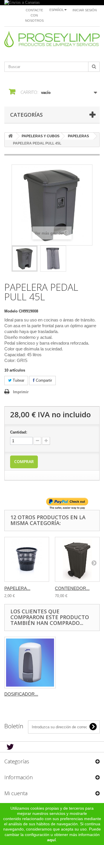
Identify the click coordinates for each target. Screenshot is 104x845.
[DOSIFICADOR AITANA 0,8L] (30, 662)
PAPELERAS (78, 136)
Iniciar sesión (85, 10)
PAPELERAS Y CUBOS (41, 136)
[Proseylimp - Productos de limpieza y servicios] (52, 39)
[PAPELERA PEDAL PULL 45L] (24, 258)
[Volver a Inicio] (10, 136)
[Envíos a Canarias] (52, 2)
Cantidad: (18, 432)
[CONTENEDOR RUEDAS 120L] (77, 559)
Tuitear (18, 380)
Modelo (11, 311)
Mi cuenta (15, 793)
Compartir (43, 380)
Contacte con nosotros (34, 15)
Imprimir (21, 392)
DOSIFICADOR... (21, 694)
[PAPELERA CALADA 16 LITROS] (26, 559)
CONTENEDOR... (72, 588)
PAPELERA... (17, 588)
